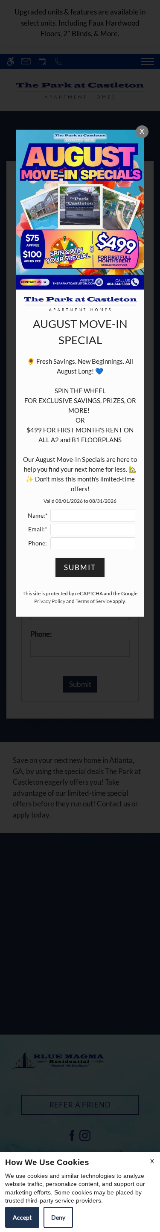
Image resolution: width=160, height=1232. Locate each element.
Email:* (37, 529)
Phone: (37, 543)
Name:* (38, 515)
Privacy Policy (49, 601)
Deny (58, 1217)
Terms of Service (94, 601)
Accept (22, 1217)
